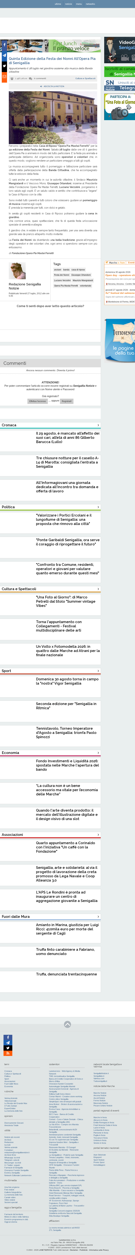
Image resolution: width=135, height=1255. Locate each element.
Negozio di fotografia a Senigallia (62, 1162)
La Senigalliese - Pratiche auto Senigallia (66, 1155)
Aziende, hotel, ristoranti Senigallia (63, 1137)
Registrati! (67, 401)
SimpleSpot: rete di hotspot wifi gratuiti (65, 1102)
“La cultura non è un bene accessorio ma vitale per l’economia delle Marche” (67, 790)
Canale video (9, 1197)
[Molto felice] (84, 316)
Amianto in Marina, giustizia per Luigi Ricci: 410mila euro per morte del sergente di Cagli (67, 929)
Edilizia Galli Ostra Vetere (59, 1094)
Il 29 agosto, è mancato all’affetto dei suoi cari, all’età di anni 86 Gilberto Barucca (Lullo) (67, 437)
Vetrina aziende (10, 1147)
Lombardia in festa (101, 1130)
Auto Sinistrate (100, 1155)
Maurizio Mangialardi (83, 280)
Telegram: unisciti (11, 1160)
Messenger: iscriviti (12, 1163)
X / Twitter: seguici (12, 1165)
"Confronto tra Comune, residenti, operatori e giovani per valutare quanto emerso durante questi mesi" (67, 568)
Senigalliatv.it (99, 1076)
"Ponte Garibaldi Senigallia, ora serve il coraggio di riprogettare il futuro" (68, 542)
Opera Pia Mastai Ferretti (66, 286)
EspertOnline (9, 1108)
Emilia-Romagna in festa (104, 1122)
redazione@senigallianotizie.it (16, 1152)
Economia (8, 1086)
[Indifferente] (46, 316)
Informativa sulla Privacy (99, 1250)
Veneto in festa (100, 1143)
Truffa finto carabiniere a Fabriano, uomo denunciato (65, 951)
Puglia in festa (99, 1135)
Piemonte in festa (101, 1133)
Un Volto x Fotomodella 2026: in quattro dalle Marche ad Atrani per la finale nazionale (68, 650)
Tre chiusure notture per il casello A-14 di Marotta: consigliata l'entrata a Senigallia (67, 462)
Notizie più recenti (12, 1137)
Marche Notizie (100, 1093)
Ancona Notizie (100, 1095)
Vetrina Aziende (10, 1098)
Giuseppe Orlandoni (81, 275)
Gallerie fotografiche (12, 1192)
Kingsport (98, 1157)
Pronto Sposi (99, 1162)
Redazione (9, 1142)
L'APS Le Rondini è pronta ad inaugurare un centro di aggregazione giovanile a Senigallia (67, 896)
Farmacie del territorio (13, 1214)
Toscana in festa (101, 1138)
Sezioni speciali (10, 1202)
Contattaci (8, 1150)
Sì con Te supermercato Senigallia (63, 1140)
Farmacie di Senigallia (13, 1168)
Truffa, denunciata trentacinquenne (66, 974)
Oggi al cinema (10, 1222)
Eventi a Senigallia (12, 1173)
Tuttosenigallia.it (100, 1081)
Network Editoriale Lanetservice (17, 1175)
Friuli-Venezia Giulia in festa (105, 1125)
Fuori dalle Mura (11, 1084)
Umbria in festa (100, 1140)
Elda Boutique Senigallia (59, 1216)
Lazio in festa (99, 1128)
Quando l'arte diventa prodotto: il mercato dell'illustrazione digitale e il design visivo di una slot (67, 814)
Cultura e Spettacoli (85, 78)
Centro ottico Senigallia (58, 1099)
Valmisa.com (99, 1078)
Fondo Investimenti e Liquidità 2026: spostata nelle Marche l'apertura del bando (67, 765)
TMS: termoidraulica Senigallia (62, 1076)
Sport (6, 1079)
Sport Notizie (99, 1160)
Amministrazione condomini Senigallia (65, 1135)
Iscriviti (7, 1145)
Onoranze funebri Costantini (61, 1084)
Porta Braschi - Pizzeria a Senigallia (64, 1188)
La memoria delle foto (13, 1111)
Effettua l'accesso (37, 401)
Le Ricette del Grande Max (15, 1103)
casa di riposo (78, 269)
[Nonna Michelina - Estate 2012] (50, 51)
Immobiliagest (99, 1165)
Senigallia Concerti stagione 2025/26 (64, 1211)
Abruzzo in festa (100, 1120)
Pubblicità (84, 1250)
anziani (57, 269)
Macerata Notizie (101, 1103)
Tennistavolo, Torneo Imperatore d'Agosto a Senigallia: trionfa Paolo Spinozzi (66, 732)
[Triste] (27, 316)
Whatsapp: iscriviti (12, 1158)
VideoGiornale (10, 1101)
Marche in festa (100, 1117)
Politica (7, 1076)
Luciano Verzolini (62, 280)
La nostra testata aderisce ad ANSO (64, 1228)
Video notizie (9, 1200)
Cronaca (8, 1071)
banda (66, 269)
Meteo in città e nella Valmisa (16, 1217)
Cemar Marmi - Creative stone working (65, 1096)
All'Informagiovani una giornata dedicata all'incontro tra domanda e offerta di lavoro (67, 487)
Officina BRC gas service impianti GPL (65, 1185)
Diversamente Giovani (13, 1123)
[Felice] (65, 316)
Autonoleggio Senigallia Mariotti (62, 1086)
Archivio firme (10, 1155)
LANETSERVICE (46, 1250)
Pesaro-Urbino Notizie (103, 1106)
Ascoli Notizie (99, 1098)
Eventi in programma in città (16, 1219)
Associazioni (9, 1081)
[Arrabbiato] (8, 316)
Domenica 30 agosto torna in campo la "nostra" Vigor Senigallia (67, 681)
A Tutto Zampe (10, 1106)
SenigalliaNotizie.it (101, 1073)
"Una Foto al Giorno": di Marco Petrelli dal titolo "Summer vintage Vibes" (65, 601)
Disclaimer (74, 1250)
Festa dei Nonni (61, 275)
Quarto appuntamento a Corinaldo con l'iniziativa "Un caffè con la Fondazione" (65, 847)
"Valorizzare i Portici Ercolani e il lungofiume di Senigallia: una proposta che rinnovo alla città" (63, 519)
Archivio (7, 1140)
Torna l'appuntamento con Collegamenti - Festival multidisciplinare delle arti (59, 626)
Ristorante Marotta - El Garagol (62, 1147)
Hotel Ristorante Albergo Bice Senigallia (65, 1193)
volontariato (85, 286)
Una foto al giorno (11, 1187)
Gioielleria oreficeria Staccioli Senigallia (65, 1213)
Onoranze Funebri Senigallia (16, 1170)
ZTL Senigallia (55, 1230)
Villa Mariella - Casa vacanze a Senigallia (66, 1190)
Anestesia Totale (11, 1125)
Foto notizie (9, 1190)
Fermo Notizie (99, 1100)
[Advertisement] (119, 176)
